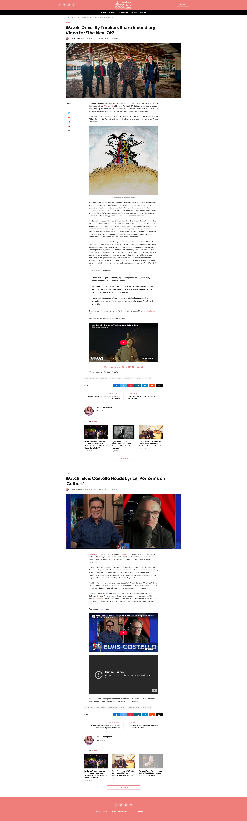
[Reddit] (69, 117)
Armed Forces (89, 707)
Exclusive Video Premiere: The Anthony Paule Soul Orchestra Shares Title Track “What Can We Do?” (95, 445)
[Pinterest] (69, 126)
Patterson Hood (128, 378)
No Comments (103, 38)
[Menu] (59, 12)
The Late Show (146, 707)
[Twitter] (69, 113)
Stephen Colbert (134, 707)
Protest (138, 378)
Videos (68, 473)
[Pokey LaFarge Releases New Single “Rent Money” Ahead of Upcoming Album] (151, 761)
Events (132, 811)
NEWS (103, 12)
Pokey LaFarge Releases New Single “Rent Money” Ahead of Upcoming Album (151, 773)
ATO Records (89, 378)
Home (98, 811)
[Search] (188, 12)
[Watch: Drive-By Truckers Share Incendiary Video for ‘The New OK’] (123, 70)
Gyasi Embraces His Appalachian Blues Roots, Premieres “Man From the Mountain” (122, 445)
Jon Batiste (107, 604)
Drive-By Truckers (115, 378)
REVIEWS (112, 12)
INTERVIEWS (123, 12)
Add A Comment (123, 458)
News (68, 22)
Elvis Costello (94, 554)
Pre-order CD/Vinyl (123, 367)
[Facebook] (69, 108)
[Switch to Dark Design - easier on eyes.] (185, 12)
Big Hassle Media (101, 378)
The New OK (147, 378)
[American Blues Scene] (123, 5)
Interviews (122, 811)
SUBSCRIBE (183, 5)
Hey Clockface (125, 554)
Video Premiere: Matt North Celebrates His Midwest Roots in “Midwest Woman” (150, 444)
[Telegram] (69, 122)
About (148, 811)
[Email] (69, 131)
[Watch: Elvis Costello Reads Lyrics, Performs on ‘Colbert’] (123, 521)
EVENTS (134, 12)
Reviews (113, 811)
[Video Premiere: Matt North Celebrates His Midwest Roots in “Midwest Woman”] (151, 432)
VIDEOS (143, 12)
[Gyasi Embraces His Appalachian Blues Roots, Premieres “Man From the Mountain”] (123, 432)
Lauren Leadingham (78, 38)
